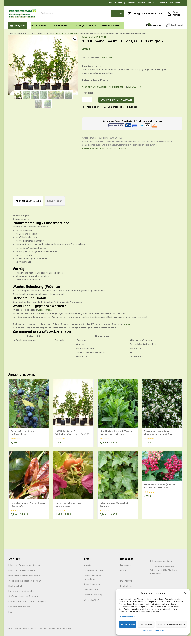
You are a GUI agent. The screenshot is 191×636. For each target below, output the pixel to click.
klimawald (124, 145)
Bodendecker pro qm (19, 606)
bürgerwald (101, 145)
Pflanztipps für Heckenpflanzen (24, 575)
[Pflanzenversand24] (22, 13)
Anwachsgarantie (92, 584)
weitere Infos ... (44, 310)
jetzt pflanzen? (134, 87)
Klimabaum (99, 141)
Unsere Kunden (91, 600)
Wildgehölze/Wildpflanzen (140, 141)
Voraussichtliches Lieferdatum (92, 577)
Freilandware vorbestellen (21, 591)
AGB (122, 575)
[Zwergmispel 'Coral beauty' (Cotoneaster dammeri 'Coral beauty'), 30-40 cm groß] (162, 403)
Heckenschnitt (15, 586)
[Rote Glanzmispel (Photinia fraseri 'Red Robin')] (29, 475)
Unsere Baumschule (136, 3)
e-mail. (127, 324)
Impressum (159, 631)
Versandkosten (105, 58)
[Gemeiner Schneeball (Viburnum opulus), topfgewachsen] (162, 466)
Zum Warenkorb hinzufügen (116, 100)
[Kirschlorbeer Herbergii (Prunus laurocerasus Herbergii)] (118, 403)
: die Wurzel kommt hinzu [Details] (104, 148)
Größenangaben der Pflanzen (23, 596)
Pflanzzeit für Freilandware (21, 570)
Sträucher (110, 141)
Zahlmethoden (91, 589)
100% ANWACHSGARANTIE (68, 33)
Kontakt (87, 565)
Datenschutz (148, 631)
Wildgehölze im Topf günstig (143, 145)
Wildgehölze (121, 141)
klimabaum (113, 145)
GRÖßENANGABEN (117, 87)
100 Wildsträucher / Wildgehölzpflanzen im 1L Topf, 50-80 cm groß (72, 434)
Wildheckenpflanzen (95, 37)
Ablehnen (146, 624)
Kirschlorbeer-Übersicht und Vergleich (27, 601)
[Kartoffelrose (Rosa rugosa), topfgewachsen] (73, 475)
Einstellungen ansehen (171, 624)
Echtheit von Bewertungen (127, 588)
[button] (185, 593)
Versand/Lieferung (117, 3)
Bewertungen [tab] (54, 200)
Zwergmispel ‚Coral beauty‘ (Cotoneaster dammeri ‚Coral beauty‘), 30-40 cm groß (158, 434)
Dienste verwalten (127, 617)
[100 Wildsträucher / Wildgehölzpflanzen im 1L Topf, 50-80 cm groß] (73, 403)
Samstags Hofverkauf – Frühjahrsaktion (165, 3)
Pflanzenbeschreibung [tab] (28, 200)
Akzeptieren (127, 624)
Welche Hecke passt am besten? (24, 581)
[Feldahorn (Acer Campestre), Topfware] (118, 475)
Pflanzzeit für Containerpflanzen (24, 565)
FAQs (10, 612)
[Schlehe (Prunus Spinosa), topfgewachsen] (29, 403)
